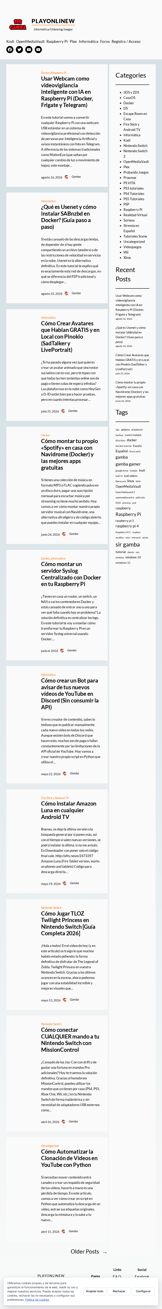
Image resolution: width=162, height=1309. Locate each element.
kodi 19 (119, 476)
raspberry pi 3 (125, 520)
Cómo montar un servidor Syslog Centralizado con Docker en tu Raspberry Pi (71, 574)
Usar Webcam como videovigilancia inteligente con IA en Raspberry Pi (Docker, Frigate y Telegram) (67, 91)
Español (122, 451)
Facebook (142, 1276)
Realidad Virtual (135, 215)
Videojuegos (132, 247)
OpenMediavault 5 (125, 492)
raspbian (136, 532)
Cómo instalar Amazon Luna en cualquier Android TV (68, 810)
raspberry (123, 508)
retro (127, 537)
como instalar (133, 435)
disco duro (120, 440)
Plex (126, 167)
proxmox (126, 502)
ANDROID (137, 429)
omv (138, 481)
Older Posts (89, 1251)
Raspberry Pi (58, 72)
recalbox (120, 537)
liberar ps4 (121, 481)
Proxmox (129, 178)
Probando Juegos (136, 172)
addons (125, 429)
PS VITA (129, 183)
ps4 (134, 502)
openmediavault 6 (125, 497)
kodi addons (131, 475)
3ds (117, 429)
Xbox (127, 257)
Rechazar (119, 1291)
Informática (48, 201)
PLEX (118, 502)
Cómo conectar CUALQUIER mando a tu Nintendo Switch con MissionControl (70, 1039)
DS (125, 108)
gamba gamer (128, 464)
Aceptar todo (95, 1291)
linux (130, 481)
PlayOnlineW (53, 21)
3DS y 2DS (131, 92)
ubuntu (130, 552)
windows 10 (133, 557)
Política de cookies (37, 1299)
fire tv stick (134, 451)
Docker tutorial (123, 445)
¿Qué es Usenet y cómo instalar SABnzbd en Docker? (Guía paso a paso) (68, 217)
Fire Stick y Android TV (55, 798)
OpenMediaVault (136, 162)
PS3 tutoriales (133, 188)
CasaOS (129, 98)
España (137, 445)
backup (119, 435)
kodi (142, 470)
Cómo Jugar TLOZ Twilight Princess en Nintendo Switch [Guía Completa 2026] (68, 923)
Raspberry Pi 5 (123, 532)
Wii (125, 252)
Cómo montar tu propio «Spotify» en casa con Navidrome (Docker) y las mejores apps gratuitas (69, 454)
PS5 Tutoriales (133, 199)
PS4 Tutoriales (133, 194)
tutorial (121, 552)
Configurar (143, 1291)
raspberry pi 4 (127, 526)
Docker (45, 72)
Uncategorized (50, 1145)
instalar (134, 470)
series (145, 537)
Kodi (126, 140)
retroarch (136, 537)
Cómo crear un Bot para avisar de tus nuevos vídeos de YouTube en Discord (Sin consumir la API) (70, 693)
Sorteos (129, 220)
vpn (137, 552)
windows (120, 557)
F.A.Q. (117, 1276)
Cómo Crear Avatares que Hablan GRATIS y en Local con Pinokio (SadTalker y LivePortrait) (70, 336)
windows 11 (123, 562)
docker (132, 440)
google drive (122, 470)
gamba (122, 457)
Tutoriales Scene (135, 236)
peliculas (140, 497)
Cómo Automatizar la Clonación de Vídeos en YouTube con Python (69, 1158)
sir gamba (128, 544)
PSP (126, 204)
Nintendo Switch (51, 907)
